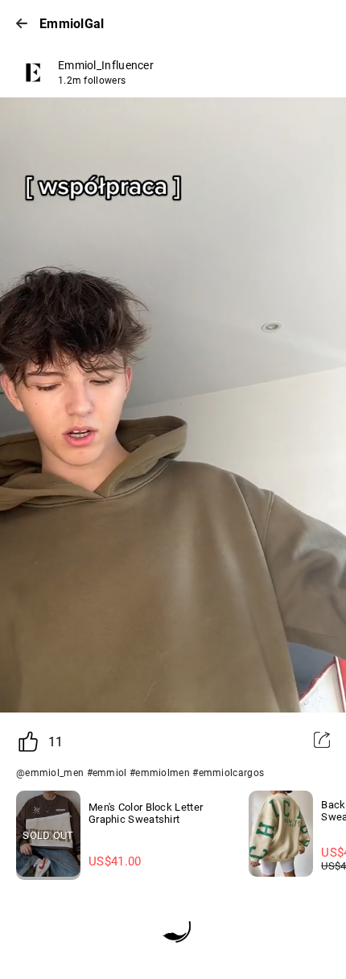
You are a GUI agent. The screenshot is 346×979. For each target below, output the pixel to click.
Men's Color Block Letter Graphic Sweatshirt (146, 813)
